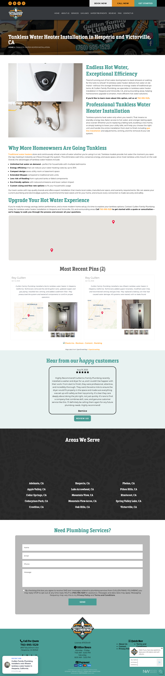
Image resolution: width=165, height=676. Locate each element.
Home (56, 13)
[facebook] (10, 3)
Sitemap (68, 671)
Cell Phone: (134, 662)
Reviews (112, 13)
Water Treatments (98, 13)
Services (75, 13)
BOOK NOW (100, 3)
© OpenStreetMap (93, 349)
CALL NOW (123, 3)
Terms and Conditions (105, 595)
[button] (52, 250)
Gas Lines (85, 13)
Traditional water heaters (20, 154)
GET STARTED (146, 3)
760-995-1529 (143, 98)
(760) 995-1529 (78, 593)
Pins (120, 13)
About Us (65, 13)
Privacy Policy (83, 595)
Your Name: (134, 660)
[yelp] (19, 3)
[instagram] (23, 3)
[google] (14, 3)
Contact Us (128, 13)
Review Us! (82, 418)
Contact (122, 646)
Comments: (134, 664)
